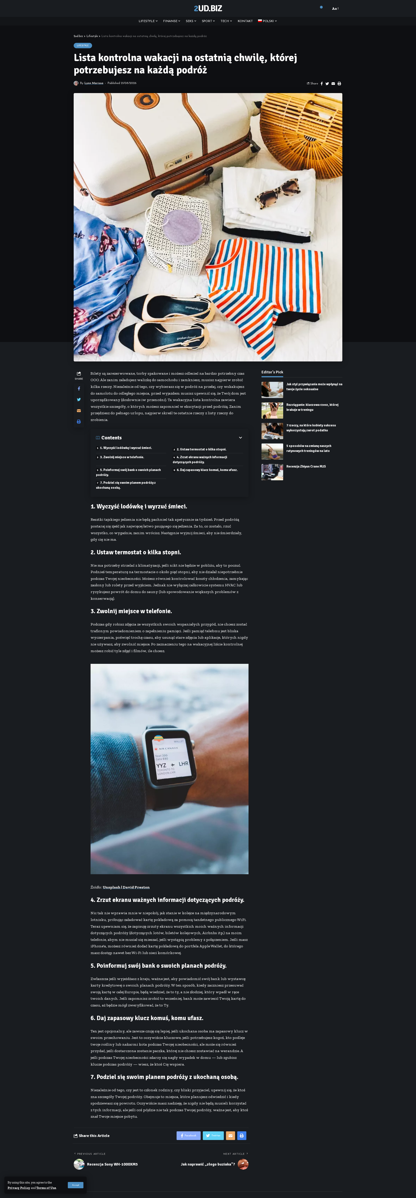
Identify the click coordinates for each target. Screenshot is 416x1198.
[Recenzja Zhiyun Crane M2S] (272, 472)
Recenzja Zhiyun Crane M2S (306, 466)
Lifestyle (83, 45)
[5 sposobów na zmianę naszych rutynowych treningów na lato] (272, 451)
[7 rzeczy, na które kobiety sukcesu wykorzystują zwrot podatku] (272, 431)
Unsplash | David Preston (126, 887)
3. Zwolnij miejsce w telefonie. (122, 457)
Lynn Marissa (93, 83)
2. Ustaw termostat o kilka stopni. (201, 449)
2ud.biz (208, 8)
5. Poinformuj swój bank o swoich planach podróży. (128, 472)
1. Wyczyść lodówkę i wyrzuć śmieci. (126, 448)
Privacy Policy (19, 1188)
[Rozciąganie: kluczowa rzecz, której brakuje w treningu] (272, 410)
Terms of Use (46, 1188)
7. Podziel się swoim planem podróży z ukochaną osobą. (126, 485)
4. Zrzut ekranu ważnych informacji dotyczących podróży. (200, 459)
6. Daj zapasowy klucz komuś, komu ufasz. (207, 470)
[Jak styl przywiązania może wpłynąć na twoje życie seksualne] (272, 390)
